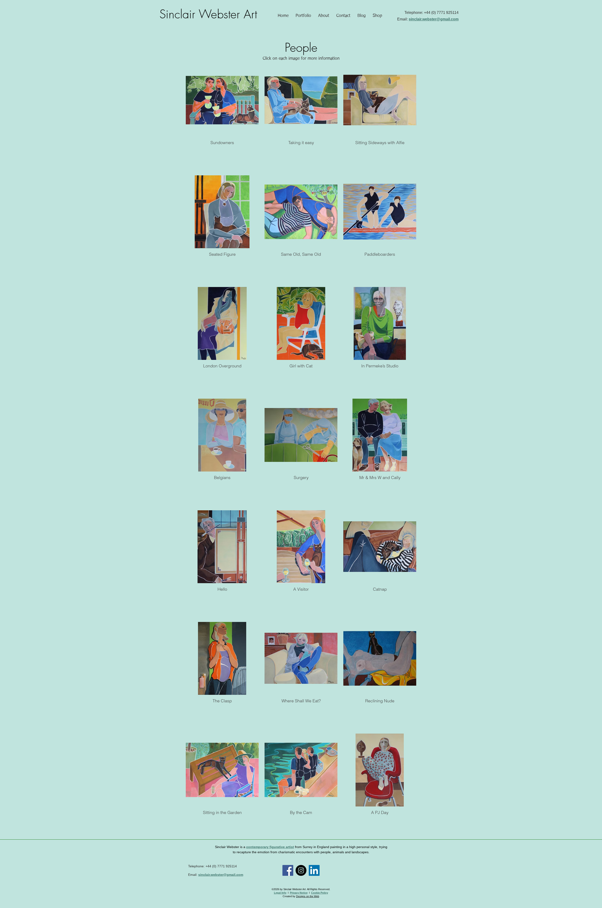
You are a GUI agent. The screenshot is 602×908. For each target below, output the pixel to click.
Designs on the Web (307, 896)
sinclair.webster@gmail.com (434, 19)
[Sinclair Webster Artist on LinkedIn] (314, 870)
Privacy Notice (299, 892)
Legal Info (280, 892)
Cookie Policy (319, 892)
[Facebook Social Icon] (287, 870)
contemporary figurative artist (270, 847)
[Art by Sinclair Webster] (301, 870)
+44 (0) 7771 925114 (441, 13)
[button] (303, 16)
